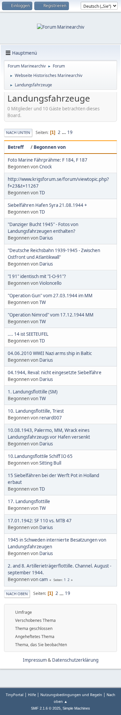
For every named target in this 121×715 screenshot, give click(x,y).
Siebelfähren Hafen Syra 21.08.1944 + (47, 205)
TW (42, 302)
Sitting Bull (50, 463)
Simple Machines (76, 708)
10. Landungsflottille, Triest (36, 411)
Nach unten (18, 132)
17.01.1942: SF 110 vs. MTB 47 (40, 521)
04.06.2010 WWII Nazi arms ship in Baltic (50, 353)
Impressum (35, 660)
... (64, 132)
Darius (46, 238)
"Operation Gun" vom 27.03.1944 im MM (50, 296)
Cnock (45, 167)
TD (42, 193)
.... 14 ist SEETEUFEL (28, 334)
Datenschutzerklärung (75, 660)
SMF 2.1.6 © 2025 (46, 708)
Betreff (16, 147)
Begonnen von (50, 147)
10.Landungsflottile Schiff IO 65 (40, 456)
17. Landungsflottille (29, 501)
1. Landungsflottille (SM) (32, 392)
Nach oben (17, 593)
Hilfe (32, 694)
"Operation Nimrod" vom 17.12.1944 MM (50, 315)
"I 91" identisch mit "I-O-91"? (37, 276)
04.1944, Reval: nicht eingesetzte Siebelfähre (55, 372)
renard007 (50, 418)
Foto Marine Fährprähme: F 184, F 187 (47, 160)
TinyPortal (15, 694)
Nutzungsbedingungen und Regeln (71, 694)
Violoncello (50, 283)
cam (43, 579)
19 (70, 132)
